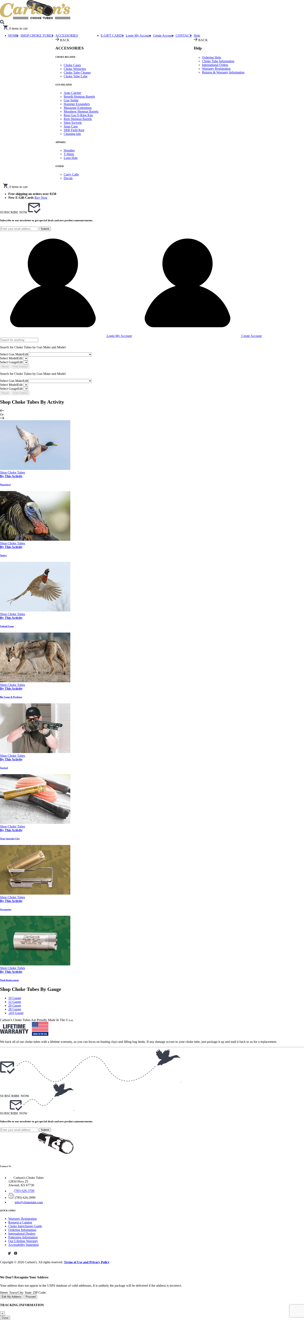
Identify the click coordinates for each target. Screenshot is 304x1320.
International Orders (215, 65)
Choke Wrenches (75, 69)
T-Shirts (69, 154)
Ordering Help (211, 57)
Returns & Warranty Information (223, 72)
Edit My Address (12, 1296)
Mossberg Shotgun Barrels (81, 111)
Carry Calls (71, 174)
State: (29, 1292)
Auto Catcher (72, 93)
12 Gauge (14, 1002)
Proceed (31, 1296)
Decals (68, 178)
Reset (5, 366)
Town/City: (17, 1292)
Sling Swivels (73, 122)
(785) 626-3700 (24, 1191)
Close (5, 1317)
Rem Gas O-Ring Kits (78, 115)
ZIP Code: (39, 1292)
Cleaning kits (72, 134)
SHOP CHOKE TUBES (36, 35)
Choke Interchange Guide (25, 1226)
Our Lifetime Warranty (23, 1241)
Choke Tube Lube (75, 76)
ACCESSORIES (66, 35)
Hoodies (69, 150)
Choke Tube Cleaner (77, 72)
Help (197, 35)
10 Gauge (14, 998)
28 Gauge (14, 1009)
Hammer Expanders (77, 104)
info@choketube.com (29, 1202)
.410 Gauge (16, 1013)
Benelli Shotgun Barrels (79, 96)
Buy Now (41, 197)
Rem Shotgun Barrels (78, 119)
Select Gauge (11, 362)
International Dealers (21, 1233)
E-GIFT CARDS (112, 35)
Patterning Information (23, 1237)
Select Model (11, 358)
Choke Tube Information (218, 61)
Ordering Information (22, 1230)
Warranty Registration (216, 68)
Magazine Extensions (78, 107)
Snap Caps (71, 126)
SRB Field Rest (74, 130)
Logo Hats (71, 158)
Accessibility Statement (23, 1245)
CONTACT (183, 35)
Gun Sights (71, 100)
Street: (4, 1292)
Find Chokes (20, 366)
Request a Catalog (20, 1222)
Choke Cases (72, 65)
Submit (45, 228)
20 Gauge (14, 1005)
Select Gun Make (14, 354)
